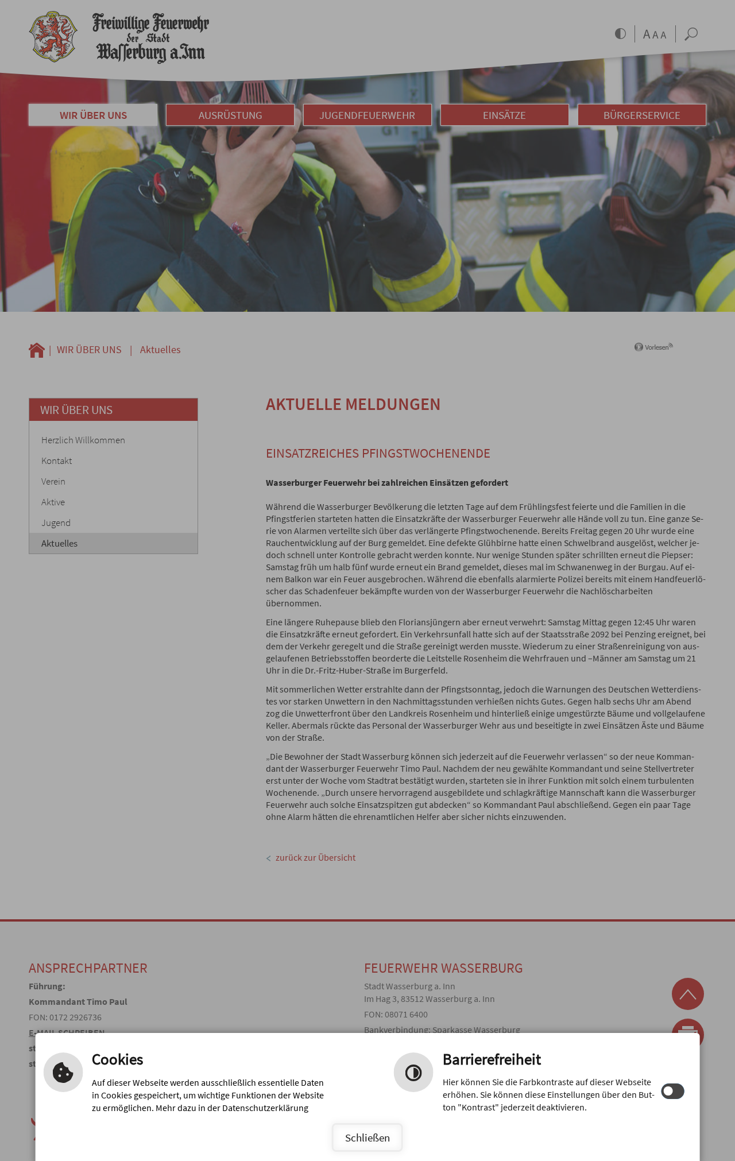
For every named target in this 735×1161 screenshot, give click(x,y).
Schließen (367, 1137)
